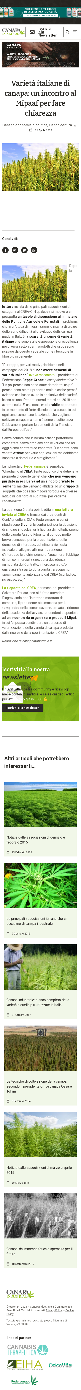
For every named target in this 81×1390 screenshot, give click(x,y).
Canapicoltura (60, 125)
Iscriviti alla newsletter (22, 707)
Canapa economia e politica (24, 125)
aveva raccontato (42, 375)
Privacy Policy (54, 1310)
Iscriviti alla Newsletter (47, 32)
